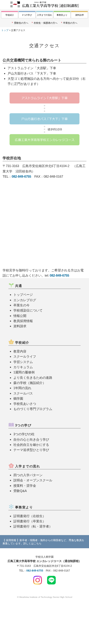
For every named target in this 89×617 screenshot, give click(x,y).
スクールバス (23, 393)
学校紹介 (9, 15)
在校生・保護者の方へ (45, 23)
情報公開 (19, 316)
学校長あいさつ (24, 404)
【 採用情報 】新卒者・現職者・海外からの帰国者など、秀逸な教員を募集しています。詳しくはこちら (43, 542)
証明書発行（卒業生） (29, 521)
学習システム (23, 362)
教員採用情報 (23, 321)
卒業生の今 (21, 305)
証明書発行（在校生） (29, 516)
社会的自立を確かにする (31, 444)
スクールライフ (24, 356)
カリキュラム (23, 367)
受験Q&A (20, 491)
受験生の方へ (21, 23)
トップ (4, 30)
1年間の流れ (22, 388)
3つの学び (27, 15)
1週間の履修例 (24, 372)
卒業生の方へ (70, 23)
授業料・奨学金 (24, 485)
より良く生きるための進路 (32, 377)
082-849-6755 (21, 176)
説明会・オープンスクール (32, 480)
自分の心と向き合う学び (31, 439)
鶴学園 (18, 398)
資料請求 (79, 15)
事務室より (62, 15)
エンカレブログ (24, 300)
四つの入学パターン (28, 475)
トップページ (23, 294)
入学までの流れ (44, 15)
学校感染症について (28, 310)
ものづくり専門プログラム (32, 409)
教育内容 (19, 351)
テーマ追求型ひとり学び (31, 450)
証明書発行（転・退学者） (32, 526)
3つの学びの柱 (24, 434)
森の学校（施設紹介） (29, 383)
